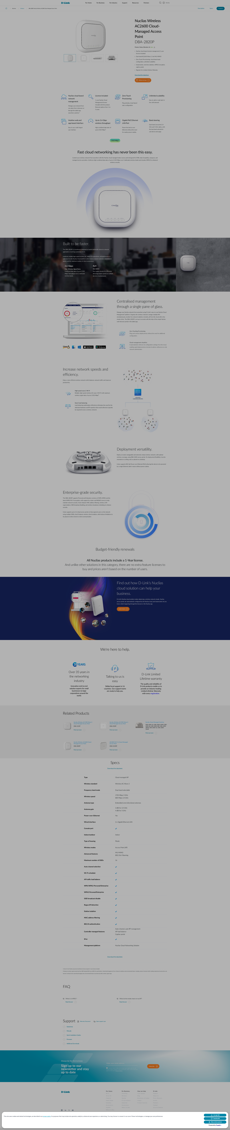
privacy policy (47, 1116)
